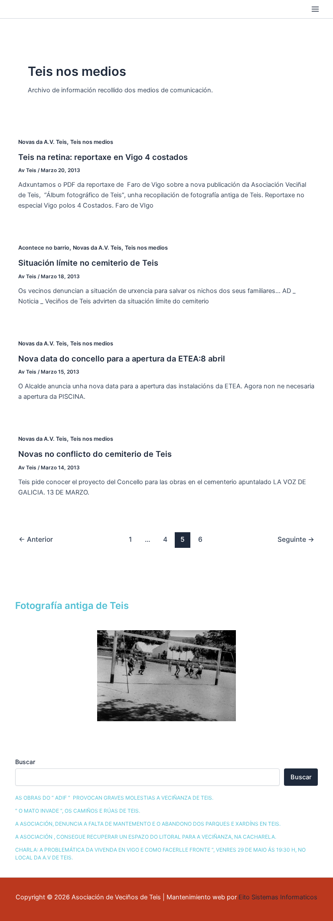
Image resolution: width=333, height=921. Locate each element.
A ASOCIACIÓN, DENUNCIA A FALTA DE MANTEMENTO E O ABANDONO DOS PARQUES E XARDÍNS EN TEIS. (148, 823)
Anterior (36, 539)
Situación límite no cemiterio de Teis (88, 262)
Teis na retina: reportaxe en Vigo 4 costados (103, 157)
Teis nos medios (91, 142)
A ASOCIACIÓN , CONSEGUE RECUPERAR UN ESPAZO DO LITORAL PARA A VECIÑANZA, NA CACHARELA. (145, 836)
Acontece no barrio (43, 247)
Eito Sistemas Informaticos (277, 897)
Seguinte (296, 539)
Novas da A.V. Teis (42, 142)
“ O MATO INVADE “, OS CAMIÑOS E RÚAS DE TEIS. (77, 810)
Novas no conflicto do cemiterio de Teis (95, 454)
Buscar (25, 761)
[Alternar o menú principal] (315, 9)
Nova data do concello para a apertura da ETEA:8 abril (121, 358)
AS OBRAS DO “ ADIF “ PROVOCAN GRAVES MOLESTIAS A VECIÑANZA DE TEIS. (114, 797)
